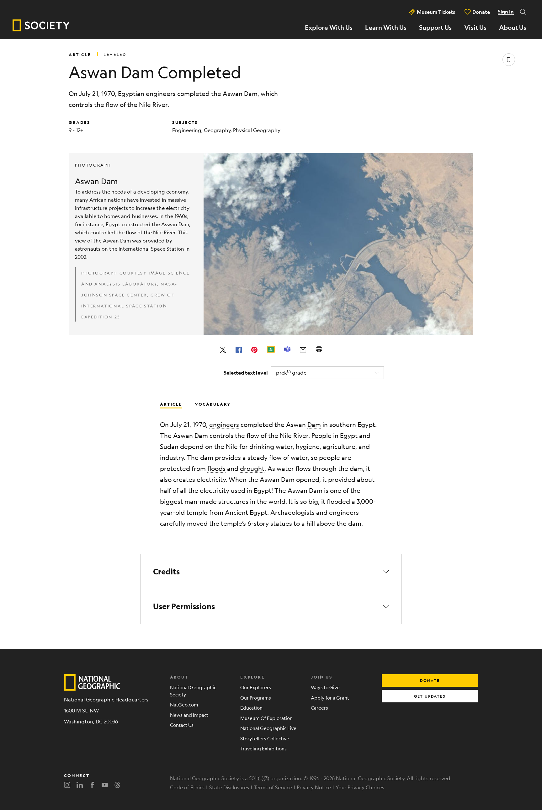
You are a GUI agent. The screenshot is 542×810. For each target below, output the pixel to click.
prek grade (291, 372)
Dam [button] (314, 425)
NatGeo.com (184, 704)
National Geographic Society (193, 690)
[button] (271, 571)
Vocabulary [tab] (213, 404)
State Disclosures (229, 787)
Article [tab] (171, 404)
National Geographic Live (268, 728)
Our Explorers (255, 687)
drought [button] (252, 468)
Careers (319, 708)
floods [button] (216, 468)
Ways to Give (325, 687)
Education (251, 708)
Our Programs (255, 698)
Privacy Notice (314, 787)
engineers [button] (224, 425)
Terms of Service (273, 787)
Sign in (506, 11)
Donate (481, 11)
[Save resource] (508, 59)
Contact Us (182, 725)
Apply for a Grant (330, 698)
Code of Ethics (187, 787)
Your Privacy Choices (360, 787)
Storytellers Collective (264, 738)
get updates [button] (430, 696)
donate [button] (430, 680)
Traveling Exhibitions (263, 748)
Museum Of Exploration (266, 718)
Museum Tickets (436, 11)
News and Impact (189, 715)
